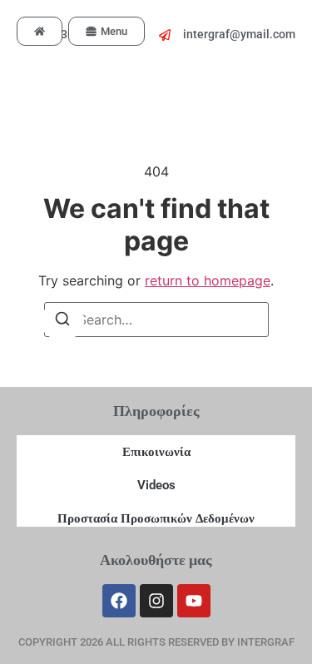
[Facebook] (119, 600)
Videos (156, 485)
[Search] (62, 321)
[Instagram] (156, 600)
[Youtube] (193, 600)
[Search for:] (156, 319)
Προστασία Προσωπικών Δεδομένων (156, 518)
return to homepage (207, 280)
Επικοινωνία (156, 451)
